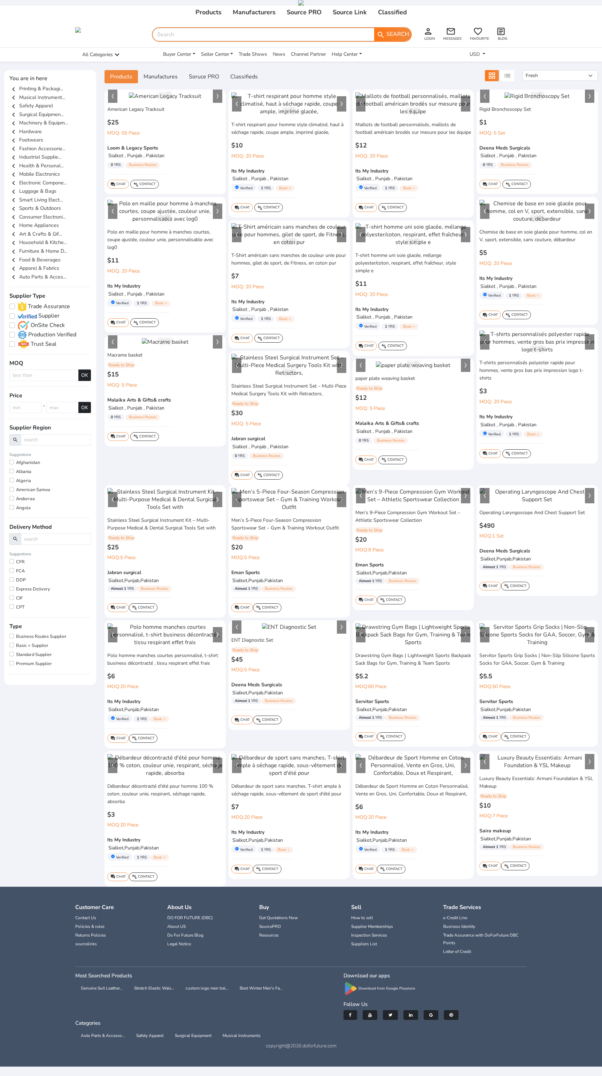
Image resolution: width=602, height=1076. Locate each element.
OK (84, 375)
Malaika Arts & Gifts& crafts (139, 400)
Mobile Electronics (34, 173)
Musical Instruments (242, 1035)
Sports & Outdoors (35, 208)
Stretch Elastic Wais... (154, 988)
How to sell (362, 918)
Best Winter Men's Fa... (261, 988)
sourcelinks (86, 944)
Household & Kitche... (38, 242)
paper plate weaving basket (385, 378)
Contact (144, 184)
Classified (392, 12)
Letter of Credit (457, 951)
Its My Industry (247, 171)
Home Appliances (34, 225)
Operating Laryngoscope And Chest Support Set (532, 512)
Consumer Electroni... (37, 216)
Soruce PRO (204, 77)
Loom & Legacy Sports (132, 148)
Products (208, 12)
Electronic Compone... (38, 182)
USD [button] (475, 54)
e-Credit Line (455, 918)
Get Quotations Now (278, 918)
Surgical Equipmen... (36, 114)
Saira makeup (495, 830)
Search (393, 34)
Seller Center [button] (215, 54)
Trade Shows (253, 54)
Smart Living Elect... (36, 199)
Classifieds (244, 77)
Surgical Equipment (193, 1035)
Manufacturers (254, 12)
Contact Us (85, 918)
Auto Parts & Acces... (37, 276)
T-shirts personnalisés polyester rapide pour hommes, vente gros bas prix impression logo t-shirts (531, 370)
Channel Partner (308, 54)
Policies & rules (90, 926)
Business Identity (459, 926)
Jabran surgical (248, 438)
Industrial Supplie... (35, 156)
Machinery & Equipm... (38, 122)
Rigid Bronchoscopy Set (505, 109)
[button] (112, 96)
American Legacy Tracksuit (135, 109)
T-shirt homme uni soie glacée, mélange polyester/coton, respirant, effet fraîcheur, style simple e (405, 263)
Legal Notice (179, 944)
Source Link (350, 12)
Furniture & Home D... (38, 250)
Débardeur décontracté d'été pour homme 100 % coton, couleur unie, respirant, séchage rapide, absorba (160, 794)
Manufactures (161, 77)
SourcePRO (270, 926)
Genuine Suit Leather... (102, 988)
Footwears (26, 139)
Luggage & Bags (32, 191)
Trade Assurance (48, 306)
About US (176, 926)
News (279, 54)
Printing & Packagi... (36, 88)
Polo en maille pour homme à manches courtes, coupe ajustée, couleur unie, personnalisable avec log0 (160, 240)
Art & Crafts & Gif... (35, 233)
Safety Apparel (31, 105)
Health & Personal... (36, 165)
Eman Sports (245, 572)
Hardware (25, 131)
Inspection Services (369, 935)
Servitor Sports (372, 701)
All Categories (97, 54)
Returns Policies (90, 935)
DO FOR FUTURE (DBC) (190, 918)
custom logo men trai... (207, 988)
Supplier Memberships (372, 926)
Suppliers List (364, 944)
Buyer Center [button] (177, 54)
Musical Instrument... (37, 97)
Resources (269, 935)
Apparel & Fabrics (34, 268)
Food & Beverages (35, 259)
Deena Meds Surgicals (504, 148)
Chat (118, 184)
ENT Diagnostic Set (252, 640)
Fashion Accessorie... (37, 148)
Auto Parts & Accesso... (103, 1035)
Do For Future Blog (185, 935)
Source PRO (304, 12)
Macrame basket (124, 355)
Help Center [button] (345, 54)
